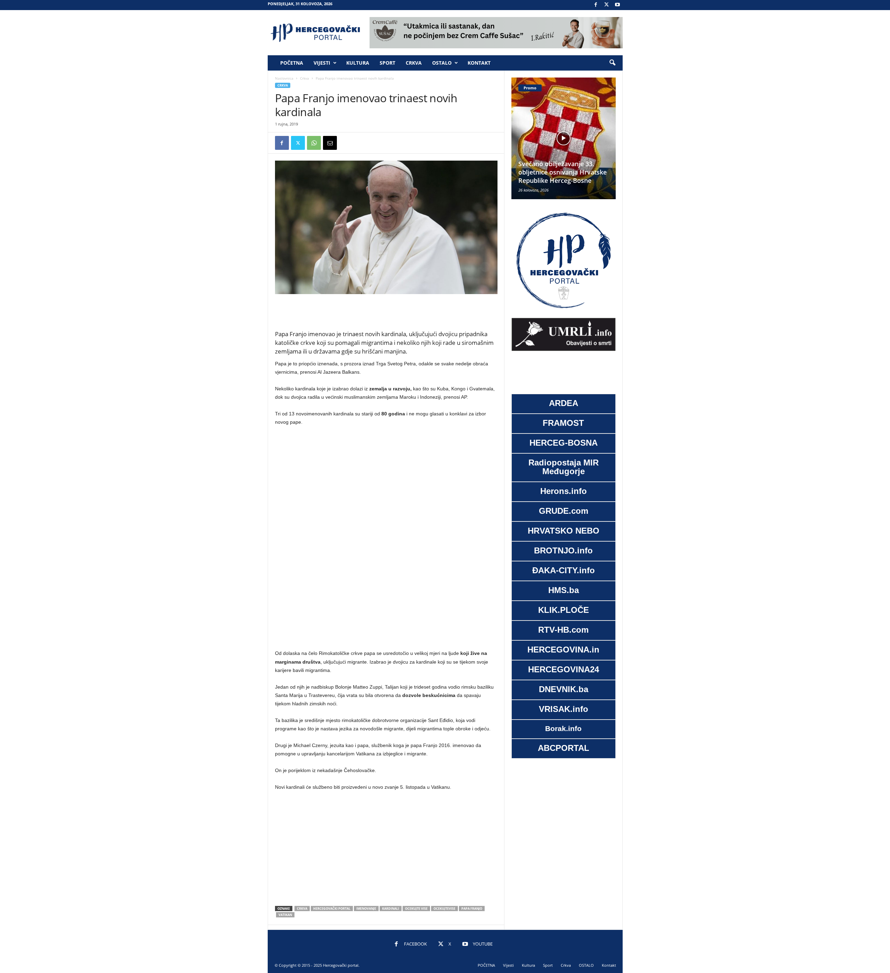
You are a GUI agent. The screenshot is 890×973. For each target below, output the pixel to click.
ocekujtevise (444, 908)
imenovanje (366, 908)
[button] (612, 63)
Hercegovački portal (331, 908)
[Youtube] (617, 5)
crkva (302, 908)
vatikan (285, 915)
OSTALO (442, 62)
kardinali (390, 908)
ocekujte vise (416, 908)
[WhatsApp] (314, 143)
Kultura (357, 62)
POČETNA (291, 62)
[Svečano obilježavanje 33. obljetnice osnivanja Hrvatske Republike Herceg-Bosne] (550, 138)
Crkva (414, 62)
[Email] (330, 143)
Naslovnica (284, 78)
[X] (606, 5)
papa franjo (471, 908)
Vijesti (322, 62)
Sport (387, 62)
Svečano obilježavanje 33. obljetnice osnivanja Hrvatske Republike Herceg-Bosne (549, 172)
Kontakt (479, 62)
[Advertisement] (386, 311)
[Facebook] (596, 5)
